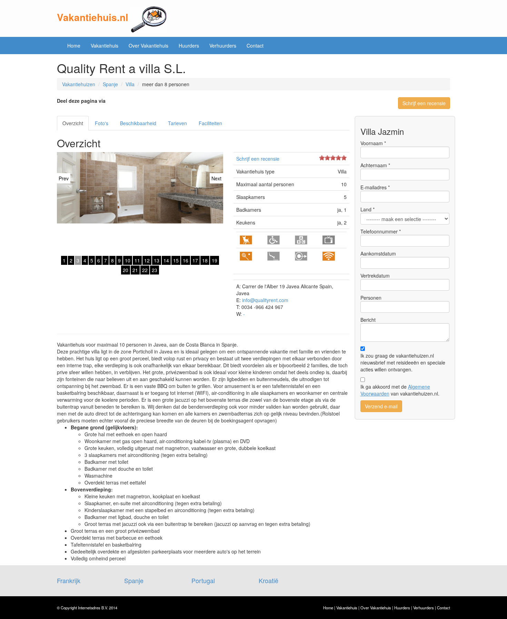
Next (216, 178)
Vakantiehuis (104, 45)
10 (127, 260)
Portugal (203, 580)
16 (185, 260)
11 (137, 260)
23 (154, 270)
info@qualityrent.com (265, 300)
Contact (255, 45)
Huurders (189, 45)
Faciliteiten (210, 123)
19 (214, 260)
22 (145, 270)
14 (166, 260)
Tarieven (177, 123)
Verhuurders (222, 45)
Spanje (110, 84)
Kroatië (268, 580)
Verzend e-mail (381, 406)
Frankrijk (68, 580)
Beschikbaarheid (138, 123)
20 (125, 270)
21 (135, 270)
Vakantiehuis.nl (92, 17)
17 (195, 260)
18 (205, 260)
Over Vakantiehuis (148, 45)
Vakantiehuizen (78, 84)
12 (147, 260)
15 (176, 260)
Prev (64, 178)
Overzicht (72, 123)
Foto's (101, 123)
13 (156, 260)
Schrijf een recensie (424, 103)
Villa (130, 84)
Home (73, 45)
